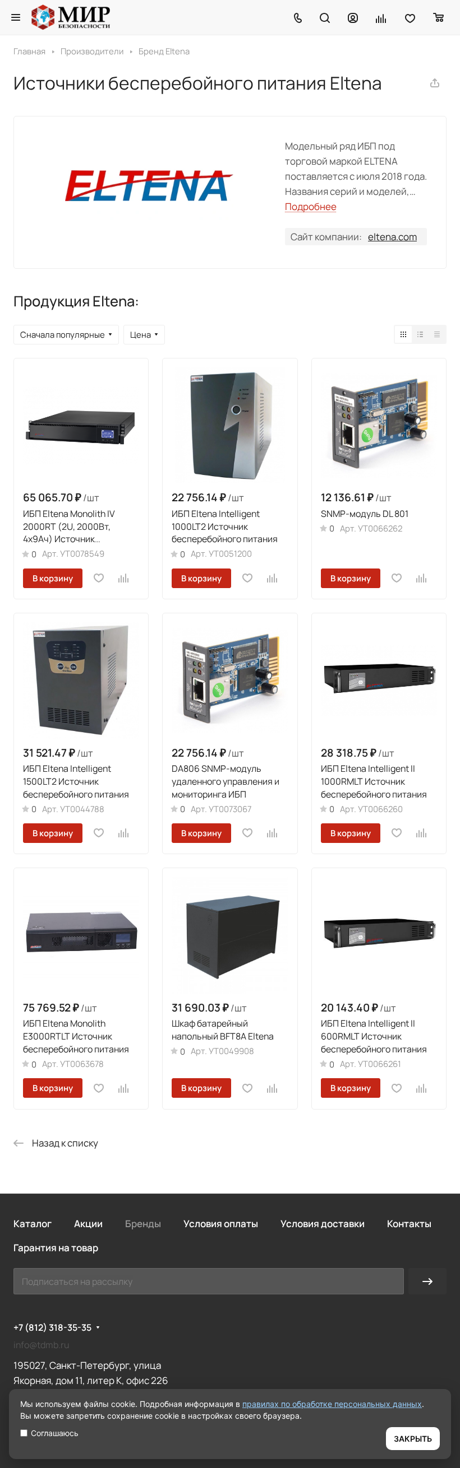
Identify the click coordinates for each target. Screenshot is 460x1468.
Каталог (32, 1223)
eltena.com (392, 236)
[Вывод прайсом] (437, 334)
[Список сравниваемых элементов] (381, 17)
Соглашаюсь (55, 1433)
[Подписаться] (427, 1281)
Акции (88, 1223)
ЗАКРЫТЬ (413, 1438)
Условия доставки (322, 1223)
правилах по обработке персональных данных (332, 1404)
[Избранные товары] (410, 17)
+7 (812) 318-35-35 (52, 1327)
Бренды (143, 1223)
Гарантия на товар (55, 1247)
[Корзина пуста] (439, 17)
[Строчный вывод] (420, 334)
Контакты (409, 1223)
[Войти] (353, 17)
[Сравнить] (124, 578)
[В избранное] (99, 578)
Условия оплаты (220, 1223)
